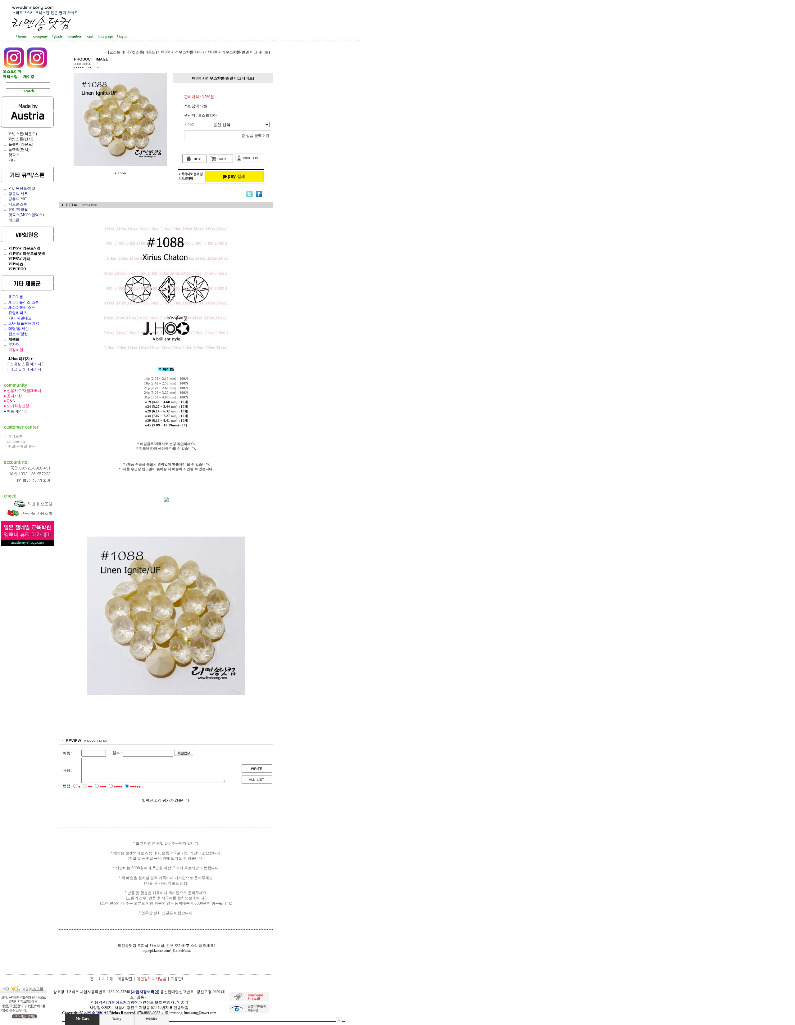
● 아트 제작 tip (14, 411)
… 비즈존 (10, 220)
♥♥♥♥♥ (135, 786)
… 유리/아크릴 (14, 209)
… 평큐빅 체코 (14, 193)
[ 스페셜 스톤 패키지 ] (22, 364)
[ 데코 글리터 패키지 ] (22, 369)
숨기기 (339, 1020)
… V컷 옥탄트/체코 (18, 188)
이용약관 (98, 1002)
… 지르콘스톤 (14, 204)
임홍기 (182, 1002)
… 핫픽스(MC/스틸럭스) (22, 215)
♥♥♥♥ (118, 786)
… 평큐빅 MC (13, 199)
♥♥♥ (103, 786)
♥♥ (90, 786)
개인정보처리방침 (123, 1002)
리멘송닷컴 (93, 1013)
